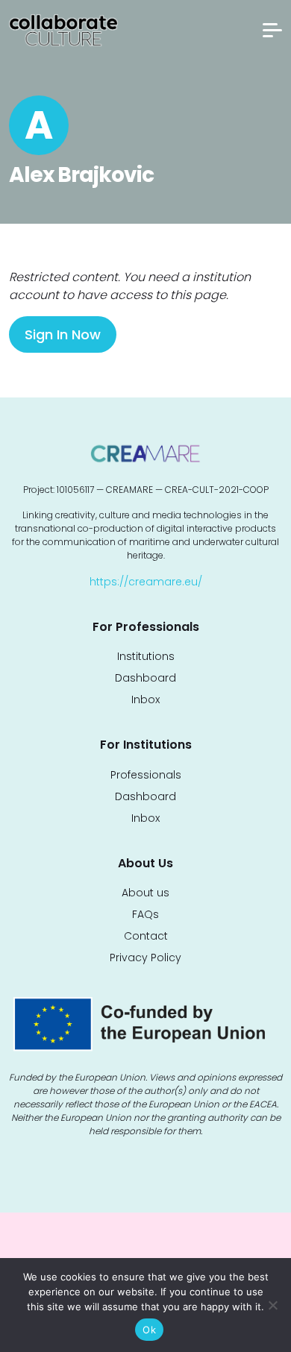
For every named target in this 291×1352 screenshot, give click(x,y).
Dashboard (145, 677)
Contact (146, 935)
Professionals (145, 774)
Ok (149, 1330)
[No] (272, 1305)
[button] (272, 30)
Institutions (146, 656)
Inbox (145, 699)
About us (145, 892)
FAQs (145, 914)
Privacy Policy (145, 957)
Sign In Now (63, 334)
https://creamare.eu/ (146, 581)
